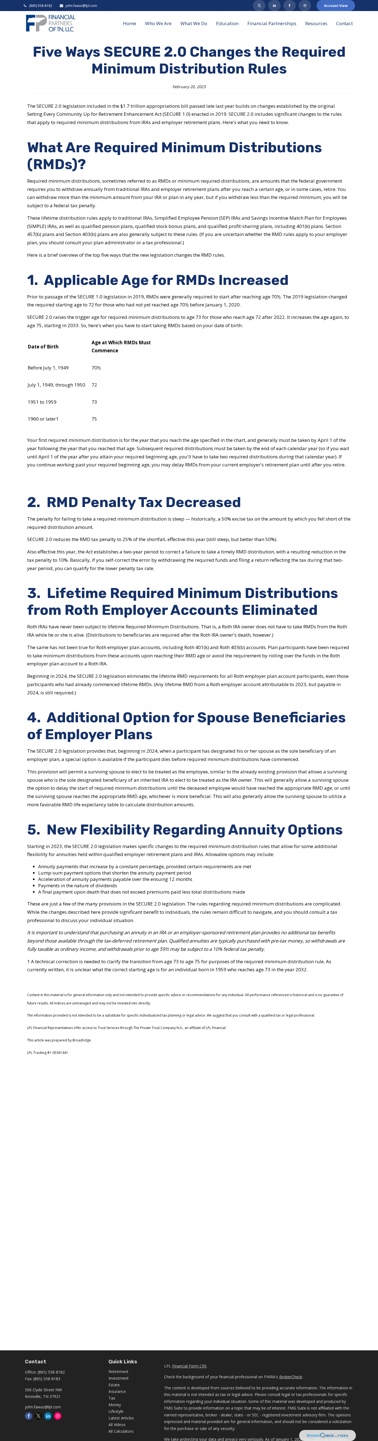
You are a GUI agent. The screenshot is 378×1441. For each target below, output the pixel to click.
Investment (118, 1378)
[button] (129, 23)
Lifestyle (115, 1411)
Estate (114, 1384)
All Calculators (121, 1431)
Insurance (117, 1391)
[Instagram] (57, 1416)
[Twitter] (259, 5)
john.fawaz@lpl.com (81, 5)
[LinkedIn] (274, 5)
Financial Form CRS (189, 1366)
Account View (336, 5)
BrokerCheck (290, 1376)
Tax (111, 1398)
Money (114, 1404)
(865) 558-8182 (40, 5)
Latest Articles (121, 1418)
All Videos (117, 1424)
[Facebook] (289, 5)
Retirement (118, 1371)
